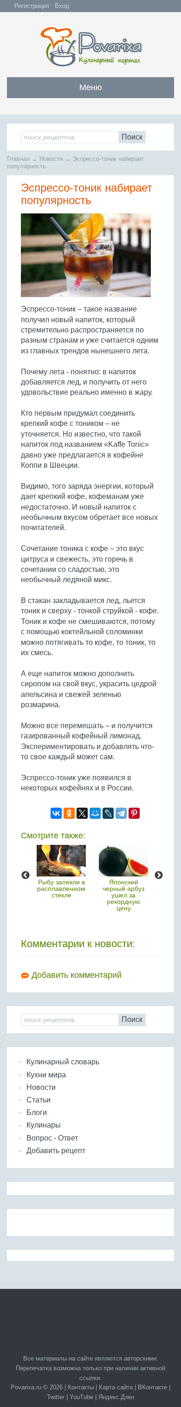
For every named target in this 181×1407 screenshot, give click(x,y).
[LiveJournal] (108, 813)
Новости (41, 1087)
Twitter (56, 1397)
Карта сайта (116, 1387)
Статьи (38, 1100)
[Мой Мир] (95, 813)
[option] (61, 871)
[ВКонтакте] (56, 813)
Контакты (81, 1387)
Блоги (36, 1112)
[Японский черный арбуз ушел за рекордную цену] (123, 860)
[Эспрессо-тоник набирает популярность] (90, 258)
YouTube (81, 1397)
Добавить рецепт (55, 1151)
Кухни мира (46, 1075)
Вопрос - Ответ (52, 1138)
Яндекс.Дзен (116, 1397)
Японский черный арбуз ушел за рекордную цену (123, 895)
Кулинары (43, 1125)
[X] (82, 813)
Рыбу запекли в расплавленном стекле (61, 888)
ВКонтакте (152, 1387)
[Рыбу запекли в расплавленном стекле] (61, 860)
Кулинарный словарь (62, 1062)
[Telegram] (121, 813)
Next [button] (158, 875)
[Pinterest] (134, 813)
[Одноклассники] (69, 813)
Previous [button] (25, 875)
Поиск (132, 137)
